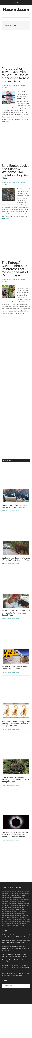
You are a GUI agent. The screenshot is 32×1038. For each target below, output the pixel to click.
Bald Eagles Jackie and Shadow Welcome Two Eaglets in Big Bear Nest (15, 172)
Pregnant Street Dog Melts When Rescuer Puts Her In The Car (15, 506)
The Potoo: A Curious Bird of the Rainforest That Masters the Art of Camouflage (15, 269)
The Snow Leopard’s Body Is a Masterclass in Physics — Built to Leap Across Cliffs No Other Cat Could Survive (15, 948)
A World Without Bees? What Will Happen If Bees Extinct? (15, 668)
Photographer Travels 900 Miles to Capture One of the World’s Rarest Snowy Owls (15, 75)
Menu (17, 2)
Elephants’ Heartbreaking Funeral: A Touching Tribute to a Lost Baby (16, 559)
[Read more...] (6, 121)
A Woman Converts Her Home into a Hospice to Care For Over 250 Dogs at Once (16, 613)
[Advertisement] (16, 50)
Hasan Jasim (16, 9)
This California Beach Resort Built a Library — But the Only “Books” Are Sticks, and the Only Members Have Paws (15, 967)
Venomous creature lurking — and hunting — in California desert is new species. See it (16, 724)
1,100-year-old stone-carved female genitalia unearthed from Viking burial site (15, 779)
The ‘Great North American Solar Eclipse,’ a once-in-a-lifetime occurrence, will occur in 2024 (15, 834)
